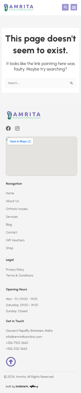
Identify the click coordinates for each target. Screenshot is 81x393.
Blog (9, 224)
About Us (12, 201)
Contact (11, 232)
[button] (65, 7)
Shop (9, 248)
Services (12, 217)
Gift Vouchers (15, 240)
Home (10, 193)
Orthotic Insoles (17, 209)
